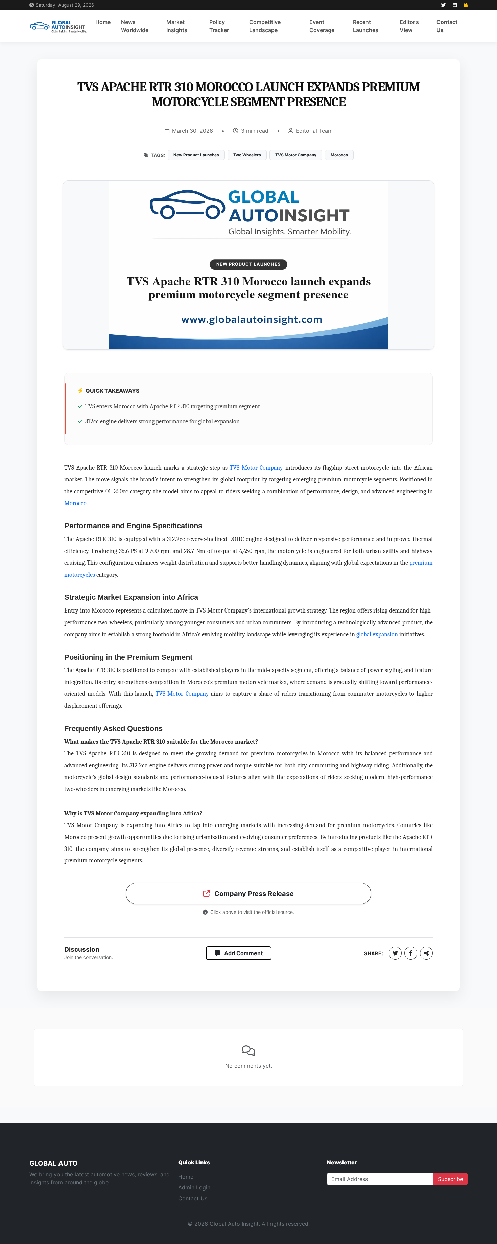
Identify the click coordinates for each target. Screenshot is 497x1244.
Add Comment (243, 953)
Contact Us (446, 26)
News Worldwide (134, 26)
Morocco (75, 503)
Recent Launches (365, 26)
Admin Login (194, 1187)
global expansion (377, 634)
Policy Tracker (219, 26)
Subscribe (450, 1179)
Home (103, 22)
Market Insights (176, 26)
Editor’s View (409, 26)
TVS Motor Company (256, 467)
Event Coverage (321, 26)
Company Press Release (253, 893)
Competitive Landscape (265, 26)
